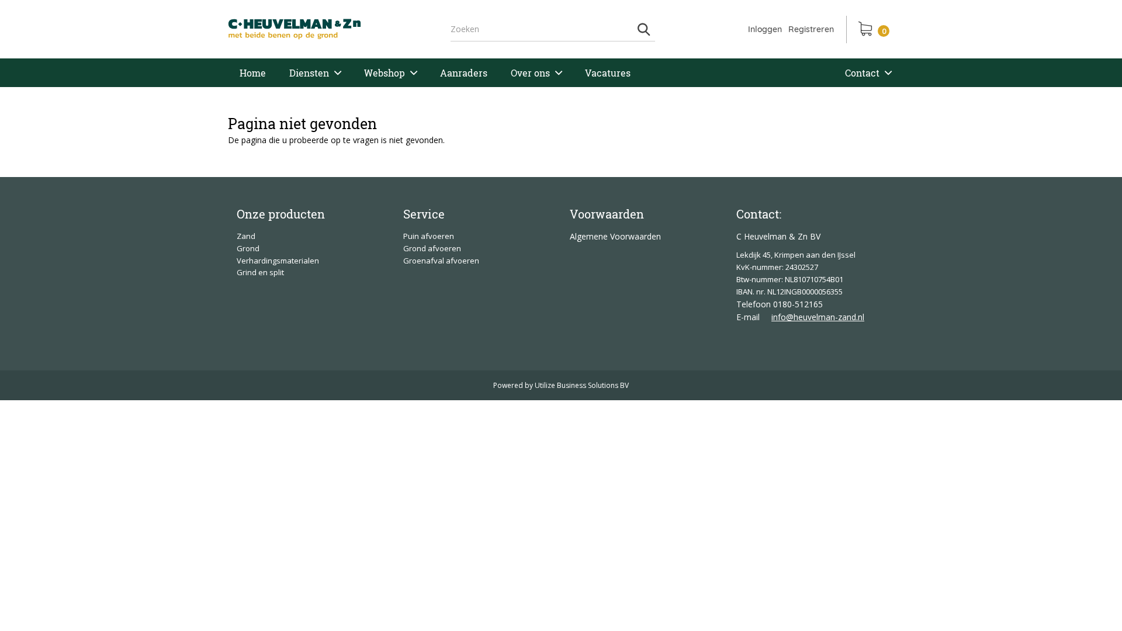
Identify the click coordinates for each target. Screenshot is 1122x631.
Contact (862, 73)
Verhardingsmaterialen (278, 260)
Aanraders (463, 73)
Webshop (384, 73)
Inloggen (765, 29)
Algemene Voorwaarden (615, 236)
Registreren (811, 29)
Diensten (309, 73)
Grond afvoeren (432, 248)
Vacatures (608, 73)
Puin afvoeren (428, 236)
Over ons (530, 73)
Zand (246, 236)
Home (253, 73)
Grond (248, 248)
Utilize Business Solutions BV (582, 385)
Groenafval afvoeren (441, 260)
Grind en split (260, 272)
